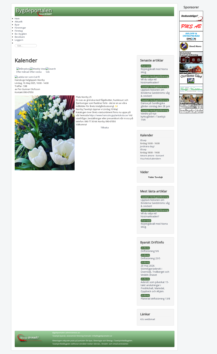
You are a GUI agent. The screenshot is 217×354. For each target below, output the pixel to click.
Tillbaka (105, 127)
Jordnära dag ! (147, 146)
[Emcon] (191, 36)
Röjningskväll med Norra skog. (154, 225)
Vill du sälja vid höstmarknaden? (150, 215)
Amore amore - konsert (152, 155)
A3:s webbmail (147, 319)
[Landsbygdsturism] (191, 88)
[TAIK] (191, 98)
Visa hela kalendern (150, 158)
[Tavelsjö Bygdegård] (191, 68)
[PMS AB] (191, 25)
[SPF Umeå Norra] (191, 46)
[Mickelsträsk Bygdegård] (191, 57)
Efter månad (22, 71)
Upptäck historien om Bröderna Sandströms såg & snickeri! (155, 203)
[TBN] (191, 15)
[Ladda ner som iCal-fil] (27, 76)
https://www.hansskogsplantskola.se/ (109, 115)
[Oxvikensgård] (191, 78)
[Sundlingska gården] (191, 108)
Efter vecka (36, 71)
